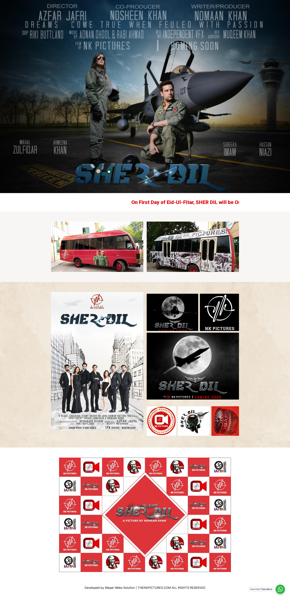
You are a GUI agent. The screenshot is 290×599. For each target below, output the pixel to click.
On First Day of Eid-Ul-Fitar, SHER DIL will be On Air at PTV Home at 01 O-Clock (181, 202)
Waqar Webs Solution (120, 587)
